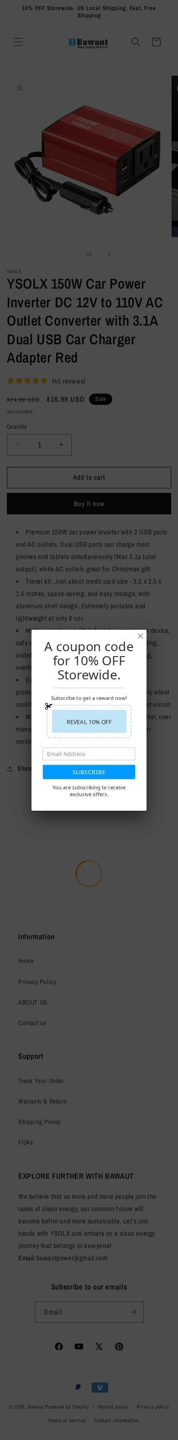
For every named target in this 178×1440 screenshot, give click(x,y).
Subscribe (89, 772)
